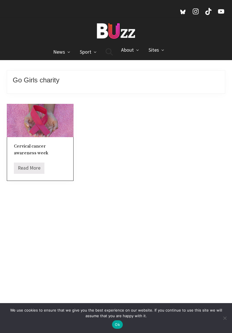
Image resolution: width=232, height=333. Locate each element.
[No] (225, 318)
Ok (117, 324)
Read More (29, 169)
